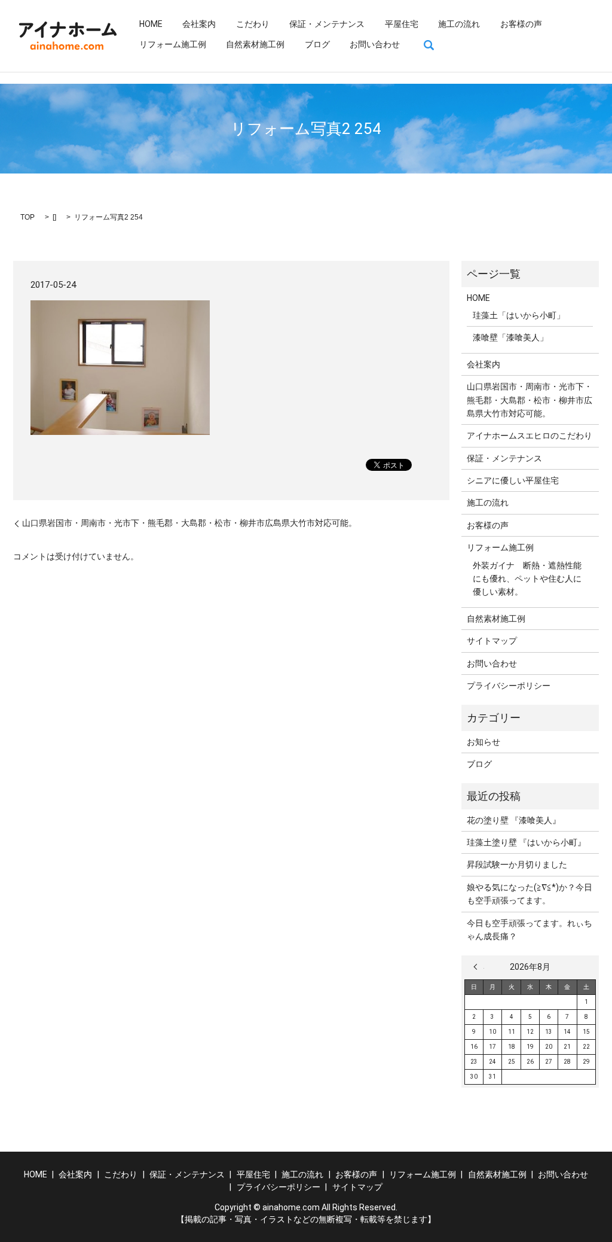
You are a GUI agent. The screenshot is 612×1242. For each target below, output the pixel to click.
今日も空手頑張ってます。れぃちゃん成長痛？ (529, 929)
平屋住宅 (401, 24)
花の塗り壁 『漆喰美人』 (514, 820)
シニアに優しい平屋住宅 (513, 480)
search (429, 45)
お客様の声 (521, 24)
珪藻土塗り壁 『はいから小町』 (526, 842)
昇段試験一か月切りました (517, 864)
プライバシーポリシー (508, 685)
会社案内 (199, 24)
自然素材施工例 (255, 44)
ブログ (317, 44)
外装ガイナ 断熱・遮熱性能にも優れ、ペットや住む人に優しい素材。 (527, 579)
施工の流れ (459, 24)
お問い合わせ (375, 44)
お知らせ (483, 742)
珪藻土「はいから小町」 (519, 315)
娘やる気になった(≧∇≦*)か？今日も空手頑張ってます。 (529, 893)
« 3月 (478, 966)
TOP (27, 217)
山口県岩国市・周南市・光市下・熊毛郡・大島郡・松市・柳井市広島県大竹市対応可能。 (189, 523)
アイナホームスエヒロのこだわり (529, 435)
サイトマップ (492, 641)
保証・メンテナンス (327, 24)
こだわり (253, 24)
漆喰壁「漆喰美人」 (510, 337)
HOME (151, 24)
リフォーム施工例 (172, 44)
